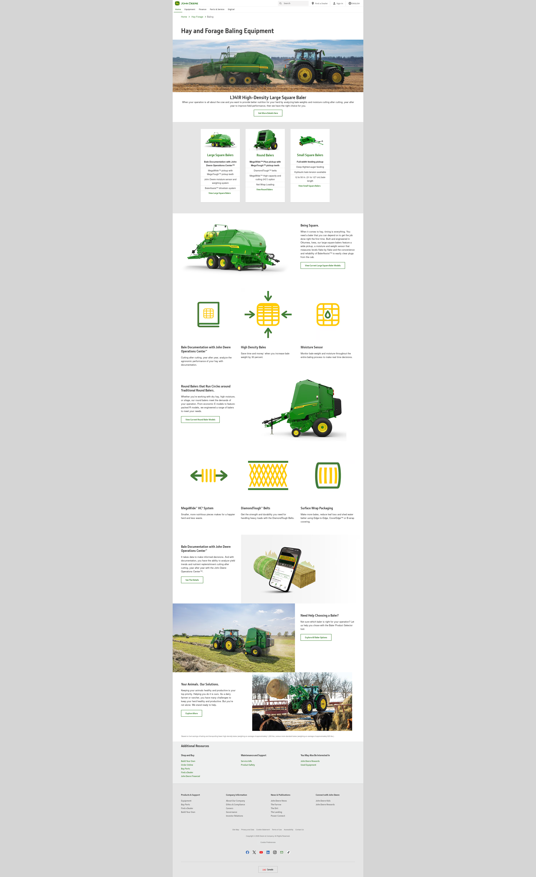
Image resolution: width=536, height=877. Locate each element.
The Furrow (276, 804)
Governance (231, 811)
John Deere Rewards (310, 760)
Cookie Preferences (268, 842)
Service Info (246, 760)
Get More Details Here (268, 113)
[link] (354, 3)
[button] (247, 852)
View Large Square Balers (220, 193)
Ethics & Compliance (235, 804)
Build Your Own (188, 760)
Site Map (235, 829)
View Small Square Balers (309, 185)
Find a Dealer (187, 772)
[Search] (280, 3)
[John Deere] (188, 3)
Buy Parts (185, 768)
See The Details (194, 580)
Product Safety (248, 764)
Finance (202, 9)
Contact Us (299, 829)
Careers (229, 808)
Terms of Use (277, 829)
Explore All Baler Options (318, 638)
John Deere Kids (323, 800)
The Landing (276, 811)
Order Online (187, 764)
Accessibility (288, 829)
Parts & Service (217, 9)
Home (178, 9)
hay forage (197, 16)
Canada (269, 869)
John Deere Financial (190, 776)
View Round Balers (264, 189)
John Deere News (279, 800)
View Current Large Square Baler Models (325, 266)
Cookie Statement (263, 829)
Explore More (194, 714)
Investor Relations (234, 815)
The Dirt (274, 808)
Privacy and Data (247, 829)
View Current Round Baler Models (203, 420)
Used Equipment (308, 764)
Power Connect (278, 815)
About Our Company (235, 800)
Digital (231, 9)
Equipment (190, 9)
